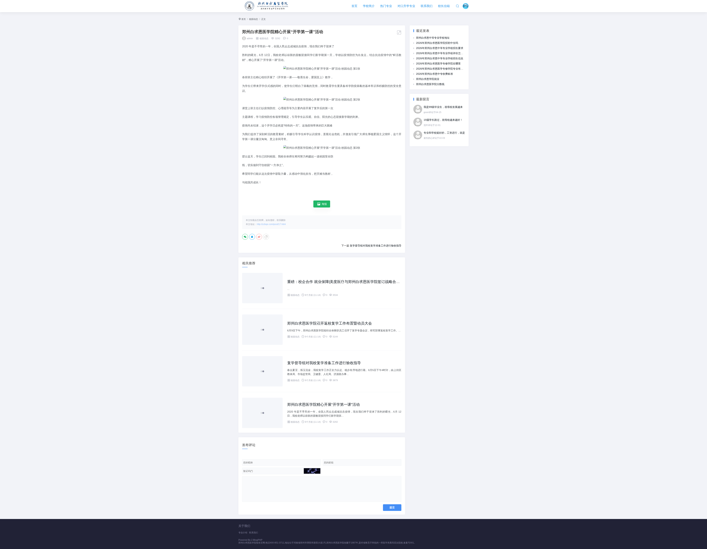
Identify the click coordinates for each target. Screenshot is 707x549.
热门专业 (386, 6)
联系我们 (426, 6)
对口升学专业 (406, 6)
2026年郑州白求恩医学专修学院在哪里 (438, 63)
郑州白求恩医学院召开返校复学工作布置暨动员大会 (329, 323)
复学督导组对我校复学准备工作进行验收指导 (375, 245)
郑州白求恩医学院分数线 (430, 84)
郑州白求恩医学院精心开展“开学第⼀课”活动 (323, 404)
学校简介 (369, 6)
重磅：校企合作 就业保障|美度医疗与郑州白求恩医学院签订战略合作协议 (347, 282)
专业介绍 (242, 532)
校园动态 (253, 19)
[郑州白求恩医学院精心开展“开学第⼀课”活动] (262, 413)
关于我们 (244, 525)
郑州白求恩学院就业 (427, 79)
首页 (354, 6)
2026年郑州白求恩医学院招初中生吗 (437, 42)
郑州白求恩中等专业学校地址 (433, 37)
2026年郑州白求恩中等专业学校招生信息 (439, 58)
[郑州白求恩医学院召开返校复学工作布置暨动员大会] (262, 329)
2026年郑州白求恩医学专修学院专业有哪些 (441, 68)
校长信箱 (444, 6)
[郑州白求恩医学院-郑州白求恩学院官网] (267, 6)
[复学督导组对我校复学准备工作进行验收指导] (262, 371)
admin (250, 38)
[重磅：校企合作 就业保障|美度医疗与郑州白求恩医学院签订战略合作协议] (262, 288)
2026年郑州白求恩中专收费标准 (434, 73)
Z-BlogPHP (256, 540)
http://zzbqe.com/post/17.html (271, 224)
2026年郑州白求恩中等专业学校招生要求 (439, 48)
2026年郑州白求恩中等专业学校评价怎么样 (441, 53)
